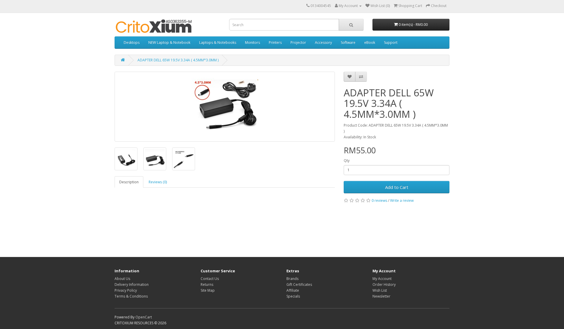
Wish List (379, 290)
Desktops (132, 42)
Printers (275, 42)
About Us (122, 278)
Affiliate (292, 290)
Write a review (402, 200)
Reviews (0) (158, 181)
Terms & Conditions (131, 296)
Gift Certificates (299, 284)
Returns (207, 284)
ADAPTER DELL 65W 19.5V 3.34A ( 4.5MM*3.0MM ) (178, 60)
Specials (293, 296)
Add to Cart (396, 187)
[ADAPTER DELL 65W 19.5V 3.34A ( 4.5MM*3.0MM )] (225, 107)
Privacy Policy (126, 290)
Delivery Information (132, 284)
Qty (347, 160)
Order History (384, 284)
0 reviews (379, 200)
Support (390, 42)
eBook (369, 42)
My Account (382, 278)
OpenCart (143, 317)
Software (348, 42)
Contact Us (210, 278)
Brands (292, 278)
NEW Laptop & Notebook (169, 42)
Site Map (208, 290)
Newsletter (381, 296)
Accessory (323, 42)
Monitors (252, 42)
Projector (298, 42)
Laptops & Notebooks (217, 42)
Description (129, 181)
